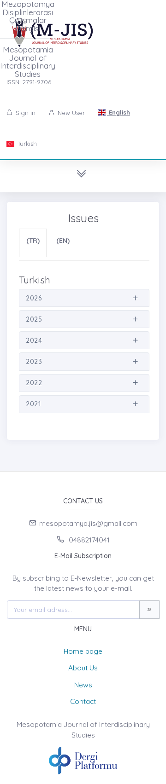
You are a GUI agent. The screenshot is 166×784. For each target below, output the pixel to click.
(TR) (33, 240)
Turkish (26, 143)
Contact (83, 701)
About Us (83, 667)
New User (70, 112)
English (118, 112)
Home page (83, 651)
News (83, 684)
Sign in (25, 112)
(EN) (63, 240)
